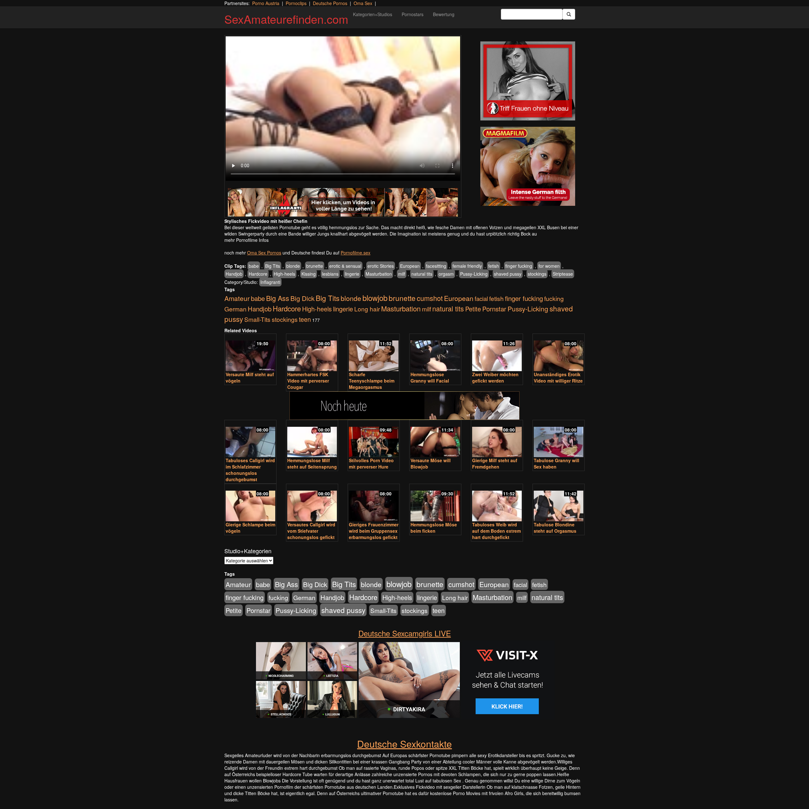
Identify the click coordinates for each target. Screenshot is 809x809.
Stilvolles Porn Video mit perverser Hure (371, 463)
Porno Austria (265, 3)
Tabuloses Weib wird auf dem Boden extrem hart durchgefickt (496, 530)
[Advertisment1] (528, 80)
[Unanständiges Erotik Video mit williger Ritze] (558, 353)
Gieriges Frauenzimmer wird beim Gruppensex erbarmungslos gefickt (373, 530)
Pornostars (412, 14)
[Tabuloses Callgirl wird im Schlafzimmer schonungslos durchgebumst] (250, 439)
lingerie (352, 274)
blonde (293, 266)
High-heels (284, 274)
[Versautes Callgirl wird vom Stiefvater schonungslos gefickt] (312, 503)
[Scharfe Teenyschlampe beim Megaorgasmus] (373, 353)
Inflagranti (270, 282)
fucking (554, 298)
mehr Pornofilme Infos (246, 240)
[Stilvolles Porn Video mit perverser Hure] (373, 439)
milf (401, 274)
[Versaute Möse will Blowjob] (435, 439)
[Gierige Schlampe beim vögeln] (250, 503)
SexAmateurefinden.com (286, 19)
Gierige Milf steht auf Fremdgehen (494, 463)
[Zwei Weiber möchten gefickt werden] (497, 353)
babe (254, 266)
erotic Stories (381, 266)
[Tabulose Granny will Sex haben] (558, 439)
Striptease (563, 274)
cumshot (430, 298)
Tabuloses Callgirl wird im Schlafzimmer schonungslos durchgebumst (250, 469)
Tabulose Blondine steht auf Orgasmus (555, 527)
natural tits (421, 274)
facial (481, 298)
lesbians (330, 274)
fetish (493, 266)
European (410, 266)
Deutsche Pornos (330, 3)
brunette (314, 266)
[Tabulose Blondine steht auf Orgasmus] (558, 503)
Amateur (237, 298)
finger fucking (518, 266)
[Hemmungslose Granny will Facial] (435, 353)
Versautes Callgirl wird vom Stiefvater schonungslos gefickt (311, 530)
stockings (537, 274)
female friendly (467, 266)
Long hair (367, 308)
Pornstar (494, 308)
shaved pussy (507, 274)
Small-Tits (257, 319)
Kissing (308, 274)
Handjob (234, 274)
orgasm (446, 274)
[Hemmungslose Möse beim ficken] (435, 503)
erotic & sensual (345, 266)
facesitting (436, 266)
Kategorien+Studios (372, 14)
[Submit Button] (569, 14)
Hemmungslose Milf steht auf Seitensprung (312, 463)
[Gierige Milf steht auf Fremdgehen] (497, 439)
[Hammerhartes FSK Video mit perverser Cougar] (312, 353)
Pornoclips (296, 3)
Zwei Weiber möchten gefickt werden (495, 377)
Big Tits (272, 266)
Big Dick (302, 298)
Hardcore (258, 274)
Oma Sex (363, 3)
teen (305, 319)
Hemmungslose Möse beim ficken (434, 527)
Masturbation (379, 274)
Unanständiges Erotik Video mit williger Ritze (558, 377)
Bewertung (443, 14)
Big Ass (277, 298)
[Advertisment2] (528, 166)
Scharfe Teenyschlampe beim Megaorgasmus (371, 380)
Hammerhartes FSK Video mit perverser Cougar (308, 380)
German (235, 308)
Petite (473, 308)
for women (549, 266)
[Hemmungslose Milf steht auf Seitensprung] (312, 439)
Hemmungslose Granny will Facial (430, 377)
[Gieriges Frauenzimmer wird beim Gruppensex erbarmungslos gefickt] (373, 503)
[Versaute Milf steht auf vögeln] (250, 353)
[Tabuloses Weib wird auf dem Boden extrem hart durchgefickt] (497, 503)
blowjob (374, 297)
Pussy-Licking (474, 274)
